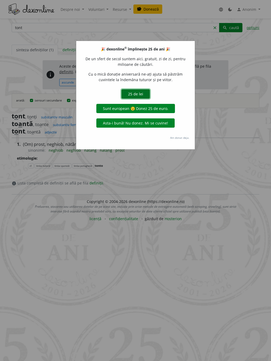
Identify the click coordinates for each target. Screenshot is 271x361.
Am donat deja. (179, 138)
